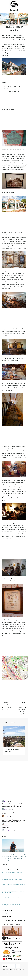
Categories (5, 914)
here (23, 150)
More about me (16, 860)
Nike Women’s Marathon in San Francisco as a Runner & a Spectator (21, 708)
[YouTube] (17, 973)
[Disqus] (14, 781)
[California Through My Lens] (13, 4)
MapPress (23, 679)
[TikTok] (20, 973)
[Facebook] (8, 973)
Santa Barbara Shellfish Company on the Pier (7, 706)
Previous (5, 741)
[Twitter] (11, 973)
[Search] (24, 864)
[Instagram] (14, 973)
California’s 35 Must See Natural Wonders (12, 879)
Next (23, 741)
